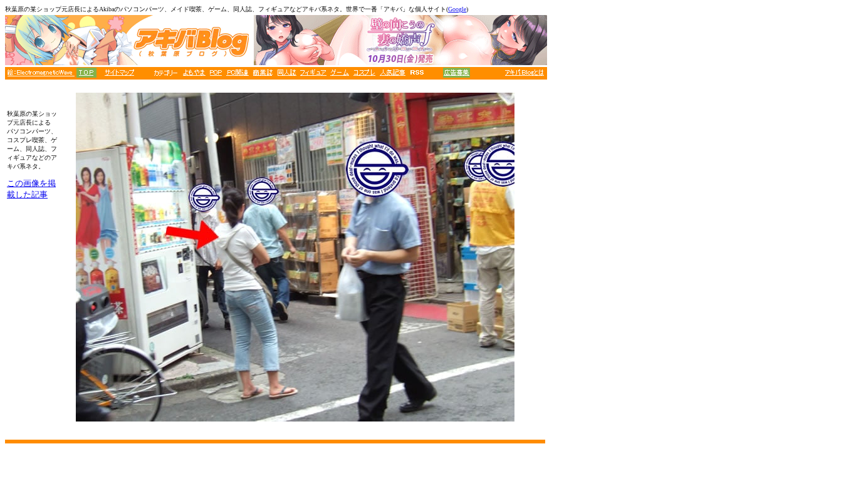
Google (457, 9)
